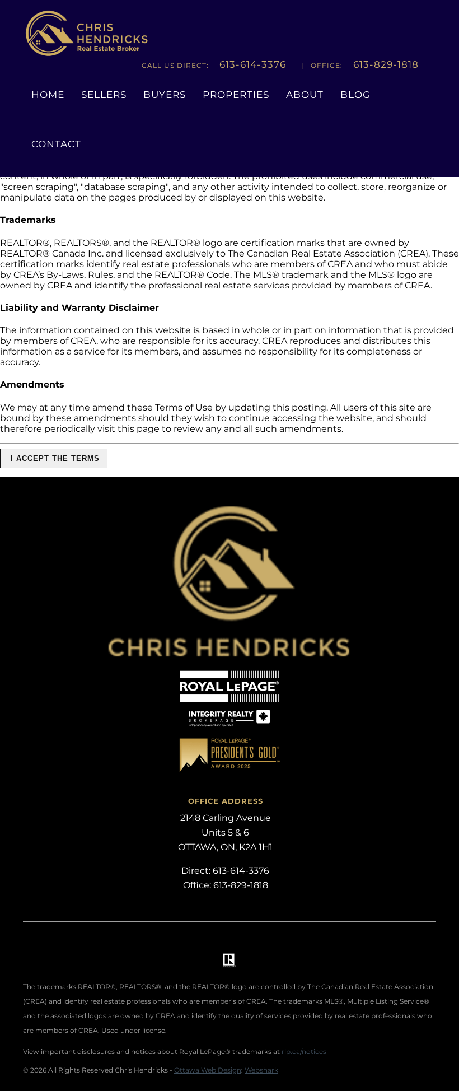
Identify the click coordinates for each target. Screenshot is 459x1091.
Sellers (104, 94)
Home (47, 94)
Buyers (164, 94)
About (305, 94)
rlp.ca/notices (304, 1051)
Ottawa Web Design (207, 1070)
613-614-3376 (252, 64)
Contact (56, 144)
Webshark (261, 1070)
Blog (355, 94)
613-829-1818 (386, 64)
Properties (236, 94)
